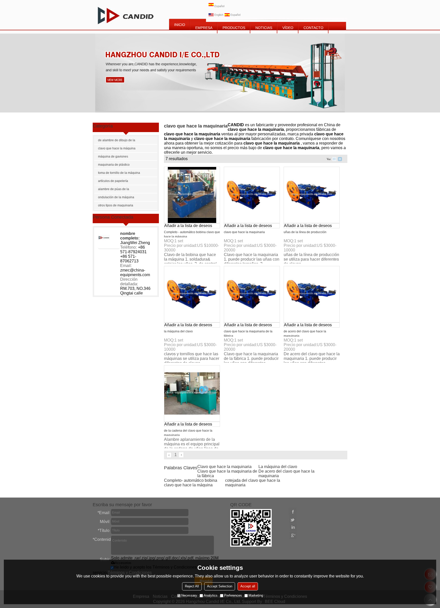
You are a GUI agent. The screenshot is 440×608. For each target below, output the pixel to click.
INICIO (179, 25)
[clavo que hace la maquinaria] (252, 195)
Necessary (189, 595)
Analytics (210, 595)
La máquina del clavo (277, 466)
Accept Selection (219, 586)
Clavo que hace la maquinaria (224, 466)
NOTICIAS (263, 28)
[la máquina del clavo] (192, 294)
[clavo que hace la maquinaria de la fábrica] (252, 294)
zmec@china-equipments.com (135, 272)
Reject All (192, 586)
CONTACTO (313, 28)
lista (334, 159)
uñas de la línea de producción (305, 232)
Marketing (256, 595)
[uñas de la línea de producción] (312, 195)
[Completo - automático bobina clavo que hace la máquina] (192, 195)
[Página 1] (169, 455)
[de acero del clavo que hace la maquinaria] (312, 294)
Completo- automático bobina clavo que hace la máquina (190, 482)
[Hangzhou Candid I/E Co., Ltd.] (126, 15)
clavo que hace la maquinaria (244, 232)
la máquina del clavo (178, 331)
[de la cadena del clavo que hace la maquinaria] (192, 393)
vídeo (287, 28)
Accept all (247, 586)
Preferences (233, 595)
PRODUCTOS (234, 28)
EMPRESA (203, 28)
